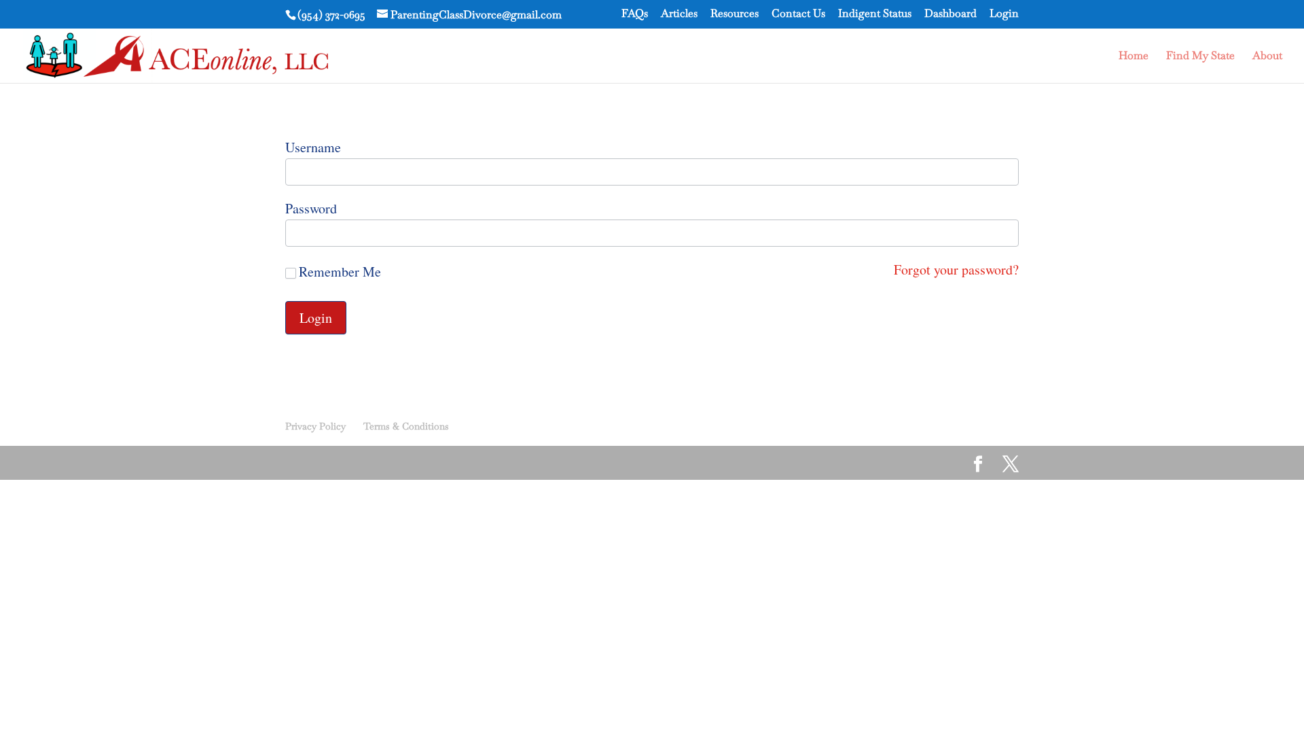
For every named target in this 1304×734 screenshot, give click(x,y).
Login (1004, 14)
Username (313, 147)
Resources (734, 14)
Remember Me (340, 272)
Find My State (1200, 57)
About (1267, 57)
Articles (679, 14)
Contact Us (798, 14)
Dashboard (950, 14)
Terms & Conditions (406, 426)
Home (1133, 57)
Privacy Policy (315, 426)
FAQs (634, 14)
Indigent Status (874, 14)
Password (311, 208)
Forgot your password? (956, 269)
